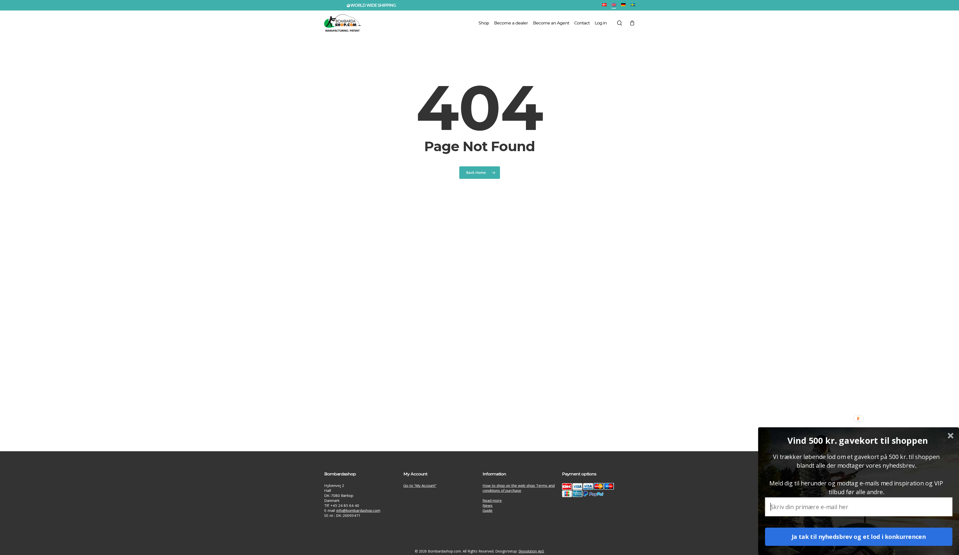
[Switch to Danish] (604, 5)
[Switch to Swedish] (633, 5)
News (487, 505)
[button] (857, 440)
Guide (487, 510)
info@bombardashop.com (358, 510)
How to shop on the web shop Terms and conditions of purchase (518, 488)
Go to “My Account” (419, 485)
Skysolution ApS (531, 551)
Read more (492, 500)
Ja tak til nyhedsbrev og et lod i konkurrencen (859, 537)
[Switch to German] (623, 5)
